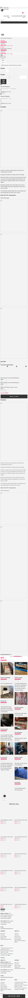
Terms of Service (18, 937)
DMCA (16, 942)
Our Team (16, 933)
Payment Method (18, 939)
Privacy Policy (17, 936)
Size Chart (3, 935)
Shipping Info (3, 937)
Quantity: (3, 68)
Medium (3, 60)
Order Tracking (4, 936)
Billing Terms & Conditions (20, 940)
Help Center (3, 933)
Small (3, 58)
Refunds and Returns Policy (6, 939)
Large (3, 62)
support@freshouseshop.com (7, 928)
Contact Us (17, 935)
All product (3, 40)
